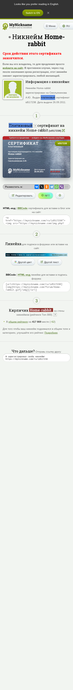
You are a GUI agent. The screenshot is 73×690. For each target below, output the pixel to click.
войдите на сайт (13, 68)
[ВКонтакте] (37, 187)
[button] (66, 26)
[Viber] (61, 187)
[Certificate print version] (59, 195)
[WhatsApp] (56, 187)
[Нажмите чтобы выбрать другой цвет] (36, 254)
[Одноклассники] (46, 187)
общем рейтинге (18, 321)
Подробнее (51, 332)
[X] (42, 187)
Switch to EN (33, 12)
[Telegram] (51, 187)
